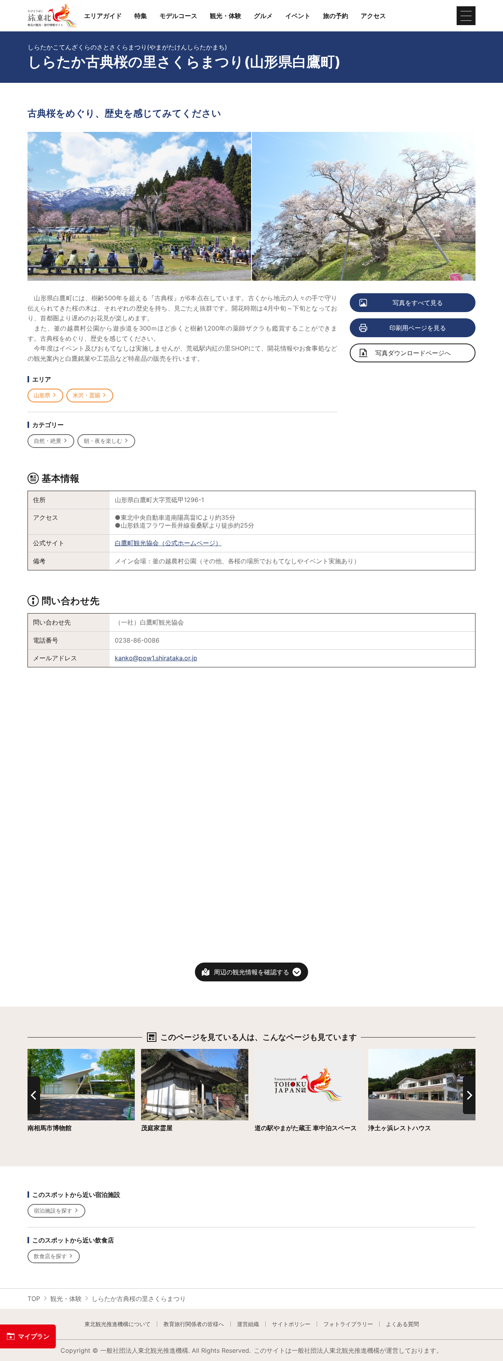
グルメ (263, 16)
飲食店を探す (50, 1256)
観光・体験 (225, 16)
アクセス (373, 16)
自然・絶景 (47, 440)
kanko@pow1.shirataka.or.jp (156, 658)
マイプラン (34, 1336)
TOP (34, 1299)
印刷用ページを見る (417, 328)
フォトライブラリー (348, 1324)
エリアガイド (103, 16)
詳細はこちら (126, 1052)
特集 (140, 16)
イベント (297, 16)
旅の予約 (335, 16)
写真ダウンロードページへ (413, 353)
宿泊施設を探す (53, 1210)
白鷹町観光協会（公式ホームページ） (168, 543)
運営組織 (248, 1324)
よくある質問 (402, 1324)
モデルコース (178, 16)
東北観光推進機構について (117, 1324)
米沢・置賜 (86, 395)
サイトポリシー (291, 1324)
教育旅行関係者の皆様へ (193, 1324)
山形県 (42, 395)
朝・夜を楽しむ (103, 440)
